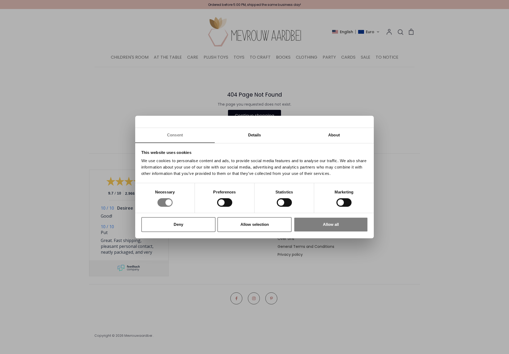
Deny (178, 224)
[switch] (224, 202)
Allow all (331, 224)
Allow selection (254, 224)
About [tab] (334, 135)
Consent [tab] (175, 135)
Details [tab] (254, 135)
